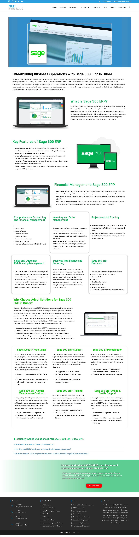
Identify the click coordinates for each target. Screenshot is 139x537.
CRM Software (47, 514)
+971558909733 (107, 1)
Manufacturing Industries (81, 523)
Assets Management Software (52, 526)
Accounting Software (49, 520)
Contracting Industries (80, 511)
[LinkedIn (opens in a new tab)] (15, 1)
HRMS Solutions (47, 517)
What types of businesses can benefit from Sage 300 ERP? (34, 444)
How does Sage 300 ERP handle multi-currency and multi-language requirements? (43, 449)
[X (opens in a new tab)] (9, 1)
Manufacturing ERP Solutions (51, 511)
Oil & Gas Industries (79, 508)
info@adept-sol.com (123, 1)
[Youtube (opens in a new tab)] (22, 1)
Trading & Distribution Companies (83, 505)
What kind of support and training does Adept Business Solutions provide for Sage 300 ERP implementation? (51, 454)
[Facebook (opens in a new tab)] (12, 1)
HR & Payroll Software (49, 508)
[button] (68, 444)
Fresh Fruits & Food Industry (81, 517)
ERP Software (47, 505)
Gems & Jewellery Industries (81, 520)
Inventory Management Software (53, 523)
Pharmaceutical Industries (81, 526)
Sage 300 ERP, (53, 79)
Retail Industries (78, 514)
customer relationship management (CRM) (38, 84)
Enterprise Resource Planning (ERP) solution (79, 79)
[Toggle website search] (130, 7)
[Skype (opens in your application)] (18, 1)
